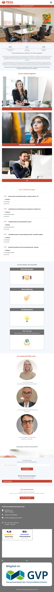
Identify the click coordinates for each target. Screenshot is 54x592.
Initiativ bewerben (7, 481)
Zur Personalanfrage (26, 497)
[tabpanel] (27, 24)
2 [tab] (28, 41)
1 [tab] (26, 41)
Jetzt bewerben (26, 469)
